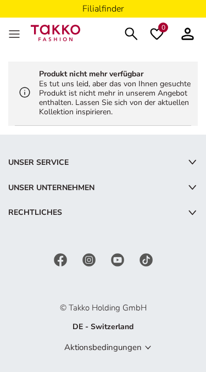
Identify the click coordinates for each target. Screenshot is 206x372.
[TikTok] (146, 259)
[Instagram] (90, 259)
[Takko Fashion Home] (55, 32)
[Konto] (187, 32)
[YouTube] (118, 259)
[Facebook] (61, 259)
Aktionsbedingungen (103, 347)
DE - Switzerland (103, 326)
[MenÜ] (15, 33)
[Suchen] (131, 32)
